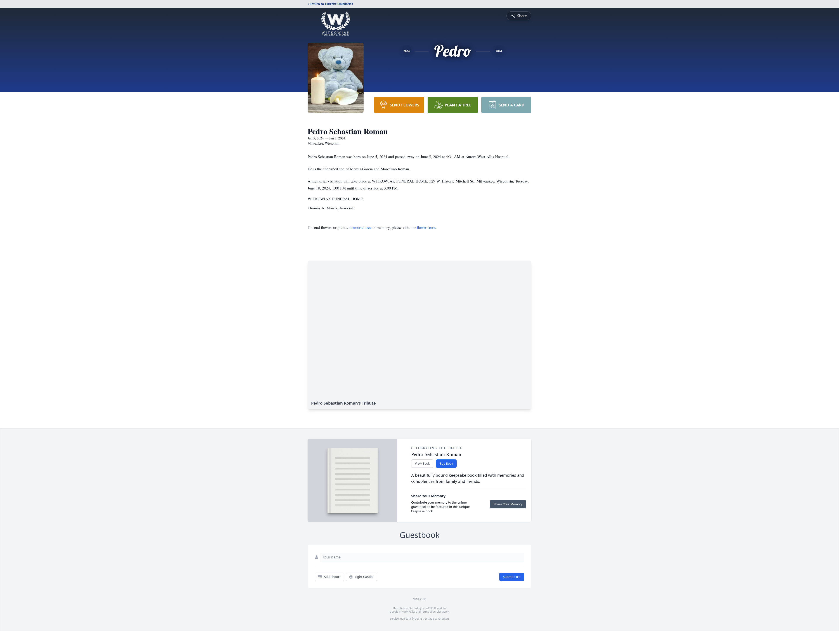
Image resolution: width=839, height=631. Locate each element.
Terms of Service (431, 612)
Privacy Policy (407, 612)
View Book (422, 463)
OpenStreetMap (424, 619)
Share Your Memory (508, 504)
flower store (426, 227)
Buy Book (446, 463)
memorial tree (360, 227)
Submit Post (511, 577)
